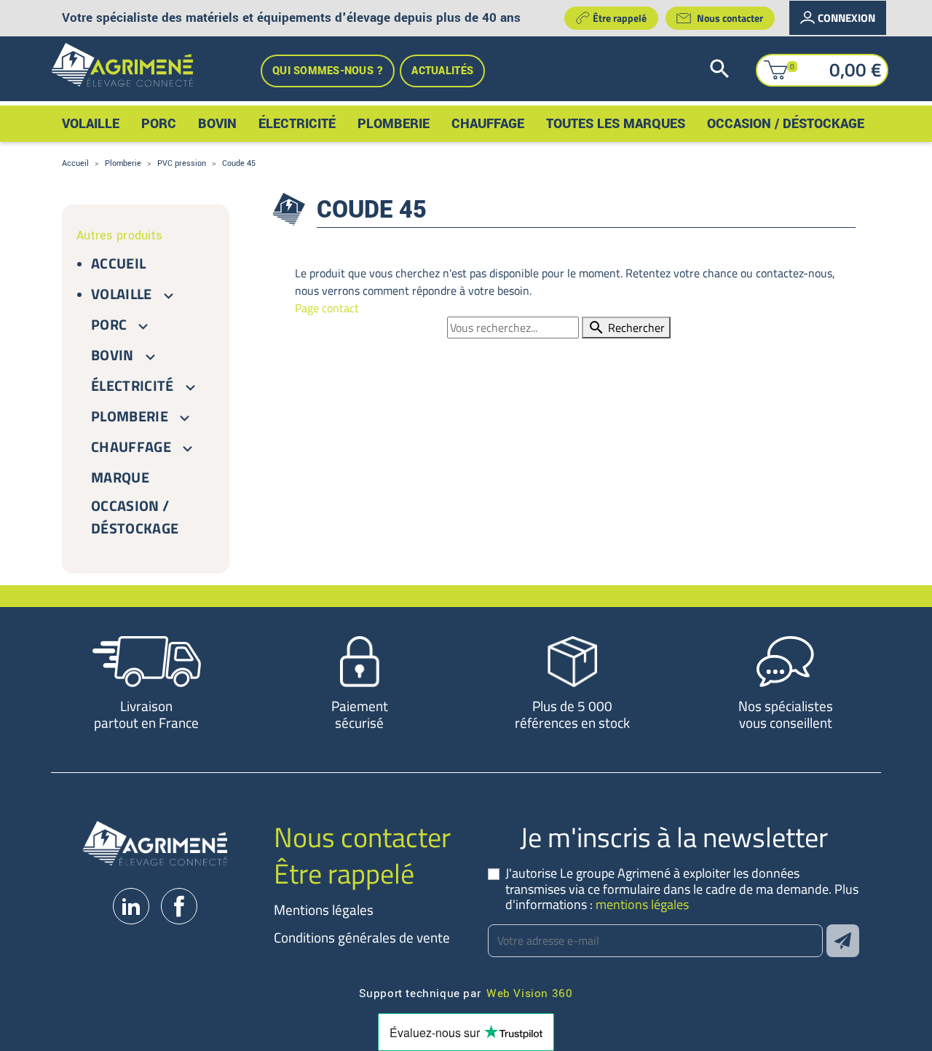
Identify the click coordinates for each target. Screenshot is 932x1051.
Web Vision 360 (529, 992)
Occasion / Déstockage (134, 516)
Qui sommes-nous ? (327, 71)
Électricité (132, 385)
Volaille (121, 293)
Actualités (442, 71)
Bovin (112, 355)
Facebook (179, 906)
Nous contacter (730, 17)
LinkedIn (131, 906)
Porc (109, 324)
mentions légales (642, 904)
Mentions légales (324, 909)
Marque (120, 477)
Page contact (327, 308)
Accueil (118, 263)
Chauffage (131, 446)
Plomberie (129, 416)
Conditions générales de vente (362, 937)
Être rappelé (620, 17)
